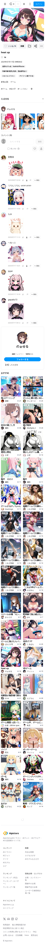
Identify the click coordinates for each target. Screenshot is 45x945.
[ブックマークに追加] (29, 46)
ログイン (39, 4)
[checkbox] (9, 149)
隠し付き (13, 149)
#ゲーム (4, 89)
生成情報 (5, 98)
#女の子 (12, 89)
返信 (37, 180)
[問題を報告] (30, 180)
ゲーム (13, 82)
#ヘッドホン (23, 89)
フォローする (22, 359)
